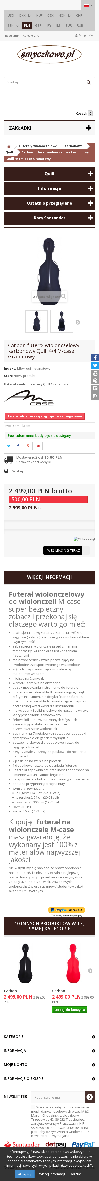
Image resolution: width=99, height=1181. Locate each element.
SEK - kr (13, 25)
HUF (39, 15)
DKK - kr (25, 15)
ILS (58, 25)
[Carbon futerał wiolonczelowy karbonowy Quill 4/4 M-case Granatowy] (37, 321)
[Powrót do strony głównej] (9, 146)
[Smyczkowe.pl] (49, 54)
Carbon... (12, 990)
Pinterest (41, 446)
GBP (38, 25)
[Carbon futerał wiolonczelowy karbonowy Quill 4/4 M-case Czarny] (25, 963)
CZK (50, 15)
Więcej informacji (52, 1174)
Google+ (31, 446)
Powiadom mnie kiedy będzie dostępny (39, 435)
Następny (77, 322)
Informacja (49, 188)
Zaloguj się (85, 35)
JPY (49, 25)
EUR (69, 25)
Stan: (8, 375)
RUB (80, 25)
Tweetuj (11, 446)
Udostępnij (21, 446)
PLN (27, 25)
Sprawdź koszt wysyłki (33, 462)
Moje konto (15, 1064)
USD (11, 15)
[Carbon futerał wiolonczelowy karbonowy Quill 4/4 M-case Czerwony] (73, 963)
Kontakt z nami (33, 35)
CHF (79, 15)
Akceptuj (24, 1174)
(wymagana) (60, 1121)
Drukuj (17, 471)
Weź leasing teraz (63, 550)
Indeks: (10, 368)
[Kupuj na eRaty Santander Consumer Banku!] (84, 538)
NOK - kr (65, 15)
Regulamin (12, 35)
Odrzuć (75, 1174)
